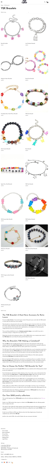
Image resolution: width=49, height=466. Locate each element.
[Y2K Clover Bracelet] (12, 235)
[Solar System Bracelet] (12, 133)
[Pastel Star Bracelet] (36, 63)
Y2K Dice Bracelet (29, 113)
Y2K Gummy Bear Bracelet (6, 219)
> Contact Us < (4, 459)
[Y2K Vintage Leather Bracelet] (12, 264)
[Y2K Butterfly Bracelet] (12, 293)
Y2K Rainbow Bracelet (30, 219)
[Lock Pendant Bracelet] (36, 28)
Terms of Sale (5, 430)
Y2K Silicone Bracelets (30, 278)
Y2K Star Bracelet (29, 184)
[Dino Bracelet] (36, 133)
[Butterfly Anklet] (12, 28)
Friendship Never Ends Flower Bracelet (9, 113)
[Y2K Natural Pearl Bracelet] (36, 235)
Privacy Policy (5, 434)
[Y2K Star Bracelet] (36, 168)
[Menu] (2, 2)
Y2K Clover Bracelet (5, 248)
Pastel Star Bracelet (29, 78)
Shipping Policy (5, 437)
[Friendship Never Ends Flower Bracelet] (12, 98)
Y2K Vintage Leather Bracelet (7, 275)
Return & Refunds (6, 432)
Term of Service (5, 435)
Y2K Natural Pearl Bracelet (31, 248)
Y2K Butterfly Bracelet (6, 304)
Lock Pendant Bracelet (30, 43)
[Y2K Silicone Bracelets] (36, 265)
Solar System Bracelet (5, 148)
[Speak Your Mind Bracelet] (12, 168)
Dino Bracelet (28, 148)
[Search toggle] (44, 2)
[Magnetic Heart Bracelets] (12, 63)
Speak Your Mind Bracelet (6, 184)
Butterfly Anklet (4, 43)
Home (2, 5)
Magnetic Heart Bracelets (6, 78)
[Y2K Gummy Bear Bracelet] (12, 203)
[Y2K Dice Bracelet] (36, 98)
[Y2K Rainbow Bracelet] (36, 203)
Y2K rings (43, 398)
